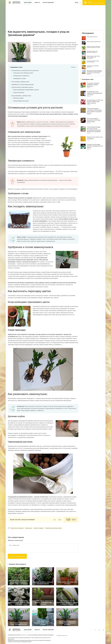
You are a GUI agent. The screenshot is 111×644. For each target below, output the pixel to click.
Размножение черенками (16, 528)
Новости (37, 2)
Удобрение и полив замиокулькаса (23, 84)
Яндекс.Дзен (24, 635)
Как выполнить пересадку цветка (22, 87)
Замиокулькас (28, 528)
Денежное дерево (39, 528)
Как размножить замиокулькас (21, 95)
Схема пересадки (18, 92)
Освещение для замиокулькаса (23, 73)
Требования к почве (19, 78)
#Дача (95, 2)
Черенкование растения (20, 101)
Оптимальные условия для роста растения (25, 70)
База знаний (27, 2)
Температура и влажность (21, 75)
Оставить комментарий (17, 556)
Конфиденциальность (62, 635)
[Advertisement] (55, 16)
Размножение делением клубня (53, 528)
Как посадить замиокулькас (20, 81)
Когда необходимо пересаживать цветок (26, 89)
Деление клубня (18, 98)
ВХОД (76, 2)
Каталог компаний (48, 2)
